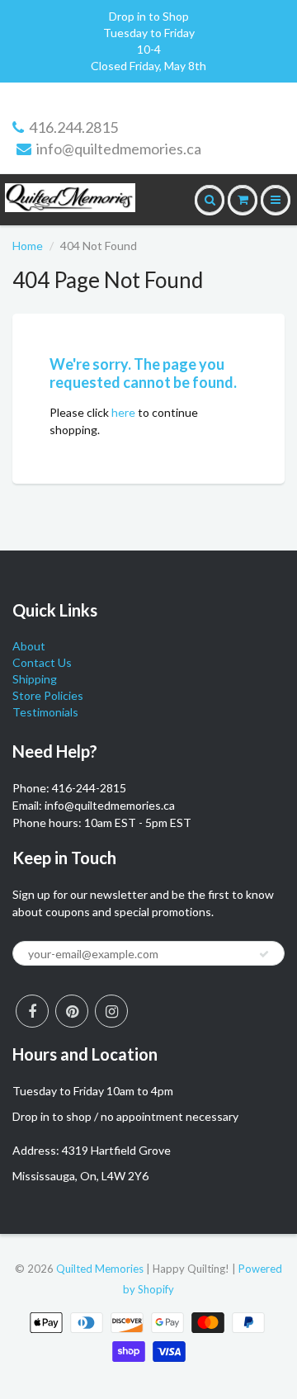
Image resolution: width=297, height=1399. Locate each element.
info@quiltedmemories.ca (118, 148)
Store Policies (47, 695)
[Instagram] (111, 1011)
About (28, 646)
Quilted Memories (100, 1268)
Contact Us (42, 662)
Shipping (34, 679)
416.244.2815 (73, 127)
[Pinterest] (71, 1011)
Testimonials (45, 712)
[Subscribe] (264, 954)
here (123, 412)
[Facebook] (32, 1011)
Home (27, 246)
